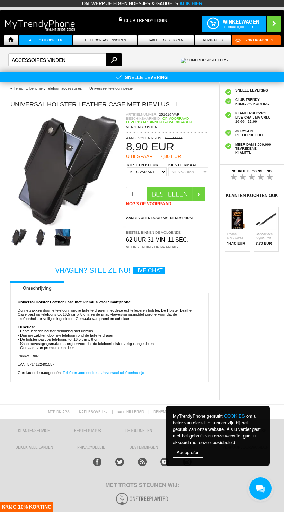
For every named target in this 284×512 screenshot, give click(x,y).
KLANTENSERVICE (34, 430)
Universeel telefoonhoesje (122, 373)
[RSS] (142, 462)
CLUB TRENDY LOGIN (145, 20)
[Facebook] (97, 462)
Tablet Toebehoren (166, 40)
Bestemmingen (144, 447)
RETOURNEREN (138, 430)
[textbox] (65, 59)
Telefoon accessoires (81, 373)
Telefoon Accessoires (105, 40)
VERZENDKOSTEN (141, 127)
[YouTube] (164, 462)
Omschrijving (37, 288)
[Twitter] (119, 462)
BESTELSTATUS (87, 430)
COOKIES (234, 416)
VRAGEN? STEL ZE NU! (109, 270)
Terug (18, 88)
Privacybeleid (91, 447)
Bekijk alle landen (34, 447)
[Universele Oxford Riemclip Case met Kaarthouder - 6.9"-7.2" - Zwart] (68, 226)
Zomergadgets (259, 40)
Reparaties (213, 40)
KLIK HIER (191, 3)
